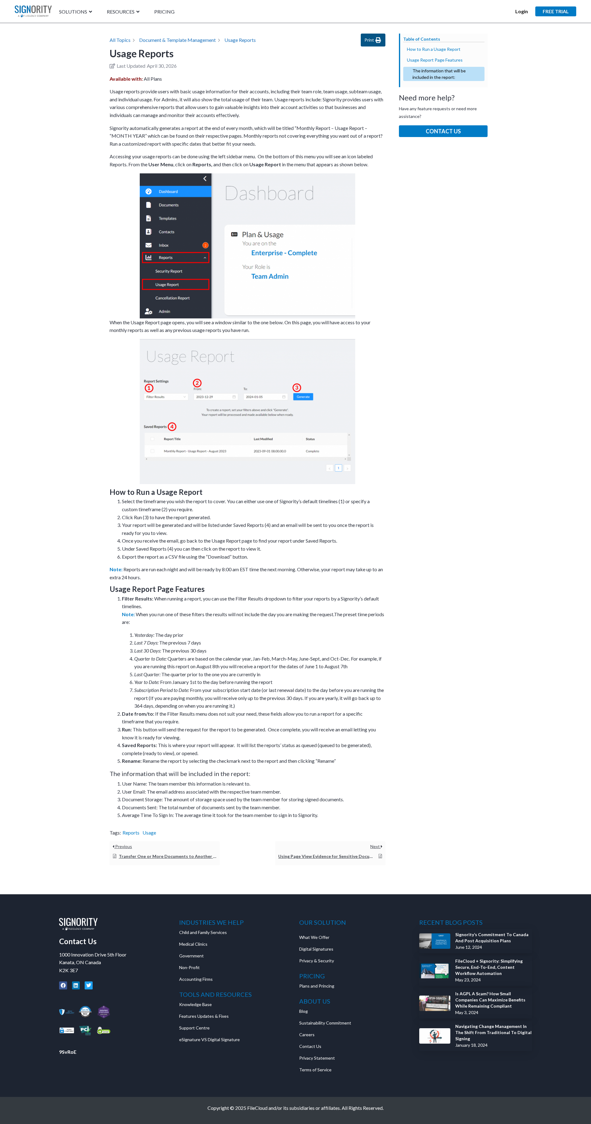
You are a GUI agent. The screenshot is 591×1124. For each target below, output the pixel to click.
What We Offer (314, 937)
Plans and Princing (316, 986)
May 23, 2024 (468, 979)
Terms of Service (315, 1069)
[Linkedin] (76, 985)
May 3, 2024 (466, 1012)
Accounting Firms (196, 979)
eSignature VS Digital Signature (209, 1039)
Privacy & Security (316, 960)
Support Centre (194, 1027)
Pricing (164, 11)
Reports (131, 832)
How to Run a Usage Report (433, 49)
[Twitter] (89, 985)
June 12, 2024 (468, 947)
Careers (307, 1034)
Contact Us (443, 131)
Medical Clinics (193, 944)
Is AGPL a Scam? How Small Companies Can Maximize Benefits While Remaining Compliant (490, 1000)
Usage (149, 832)
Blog (303, 1011)
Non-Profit (189, 967)
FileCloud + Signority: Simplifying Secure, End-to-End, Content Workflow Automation (489, 967)
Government (191, 955)
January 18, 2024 (471, 1045)
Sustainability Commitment (325, 1022)
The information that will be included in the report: (439, 74)
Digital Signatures (316, 949)
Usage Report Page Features (435, 60)
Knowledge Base (195, 1004)
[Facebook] (63, 985)
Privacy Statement (317, 1058)
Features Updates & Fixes (204, 1016)
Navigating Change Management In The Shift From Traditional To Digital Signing (493, 1032)
